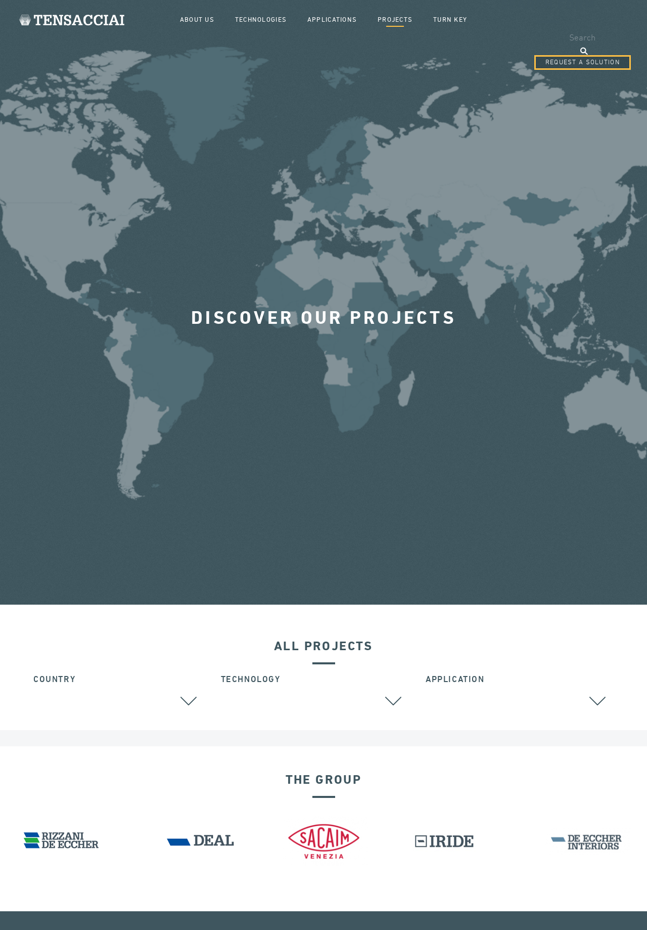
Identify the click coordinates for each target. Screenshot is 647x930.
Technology (251, 679)
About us (197, 20)
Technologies (261, 20)
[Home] (71, 20)
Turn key (450, 20)
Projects (395, 20)
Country (54, 679)
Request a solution (582, 62)
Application (455, 679)
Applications (332, 20)
